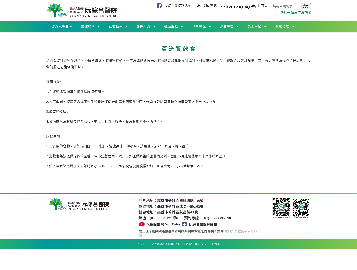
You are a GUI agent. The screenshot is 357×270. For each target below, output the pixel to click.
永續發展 (282, 26)
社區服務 (171, 26)
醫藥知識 (143, 26)
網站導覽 (210, 5)
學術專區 (199, 26)
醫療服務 (88, 26)
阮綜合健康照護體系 (296, 13)
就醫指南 (116, 26)
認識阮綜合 (60, 26)
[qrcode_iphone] (301, 208)
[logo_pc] (82, 10)
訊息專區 (227, 26)
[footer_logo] (79, 204)
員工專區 (254, 26)
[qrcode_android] (282, 208)
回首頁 (262, 5)
